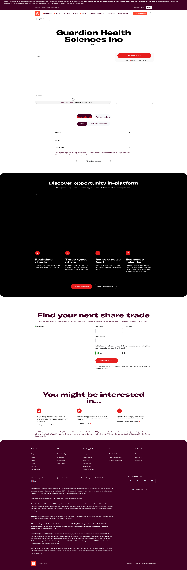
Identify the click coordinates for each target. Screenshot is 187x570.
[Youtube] (145, 481)
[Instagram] (138, 481)
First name (99, 326)
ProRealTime (87, 466)
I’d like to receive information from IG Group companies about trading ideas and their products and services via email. (122, 347)
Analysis (111, 13)
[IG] (37, 13)
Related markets (103, 117)
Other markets (35, 469)
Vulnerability (138, 457)
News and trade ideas (115, 457)
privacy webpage (104, 369)
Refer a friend (61, 463)
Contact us (138, 454)
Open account (140, 13)
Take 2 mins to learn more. (64, 518)
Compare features (88, 469)
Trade (57, 13)
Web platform (87, 454)
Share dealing (61, 460)
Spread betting (61, 454)
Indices (33, 460)
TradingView (86, 460)
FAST (126, 61)
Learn (84, 13)
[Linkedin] (152, 481)
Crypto (67, 13)
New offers (123, 13)
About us (48, 13)
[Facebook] (131, 481)
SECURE (133, 61)
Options (33, 466)
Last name (128, 326)
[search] (150, 13)
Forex (33, 457)
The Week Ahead (114, 454)
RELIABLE (142, 61)
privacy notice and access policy (139, 366)
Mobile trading (87, 457)
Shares (33, 463)
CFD (82, 124)
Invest (75, 13)
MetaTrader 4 (87, 463)
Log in (149, 7)
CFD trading (60, 457)
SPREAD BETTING (99, 124)
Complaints (138, 460)
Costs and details (84, 117)
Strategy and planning (115, 460)
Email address (100, 336)
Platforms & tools (97, 13)
